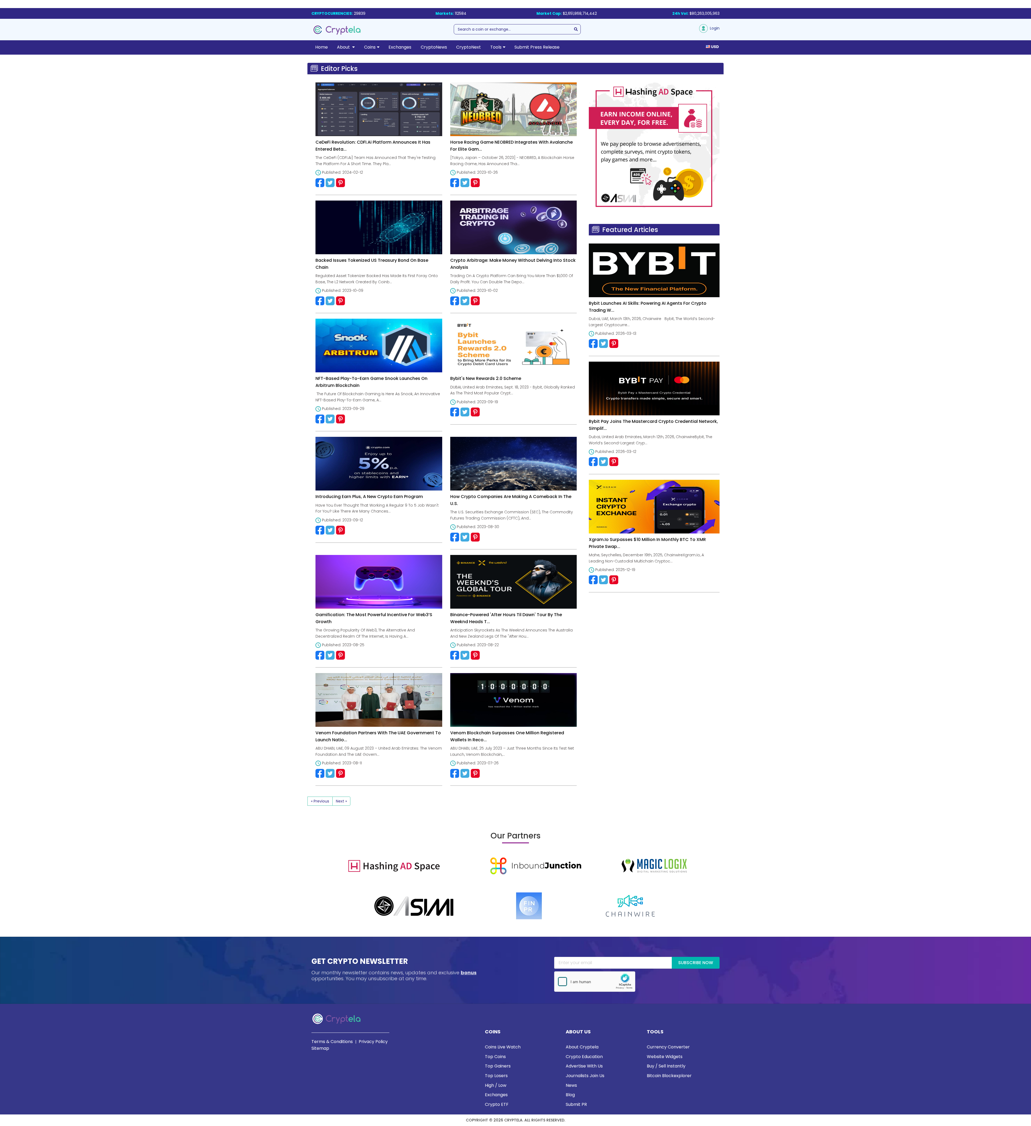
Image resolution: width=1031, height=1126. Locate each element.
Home (321, 47)
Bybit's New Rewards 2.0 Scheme (485, 378)
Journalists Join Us (585, 1076)
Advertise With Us (584, 1066)
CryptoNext (468, 47)
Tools (496, 47)
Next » (341, 801)
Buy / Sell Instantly (666, 1066)
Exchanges (400, 47)
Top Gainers (498, 1066)
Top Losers (496, 1076)
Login (714, 28)
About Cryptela (582, 1047)
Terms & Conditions (332, 1041)
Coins (370, 47)
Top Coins (495, 1057)
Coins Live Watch (503, 1047)
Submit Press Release (537, 47)
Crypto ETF (497, 1104)
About (344, 47)
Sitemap (320, 1048)
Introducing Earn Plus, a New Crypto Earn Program (369, 496)
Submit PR (576, 1104)
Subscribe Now (695, 963)
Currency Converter (668, 1047)
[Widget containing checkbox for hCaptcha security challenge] (594, 981)
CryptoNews (434, 47)
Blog (570, 1095)
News (571, 1085)
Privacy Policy (373, 1041)
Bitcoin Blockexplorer (669, 1076)
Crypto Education (584, 1057)
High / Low (495, 1085)
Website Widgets (665, 1057)
